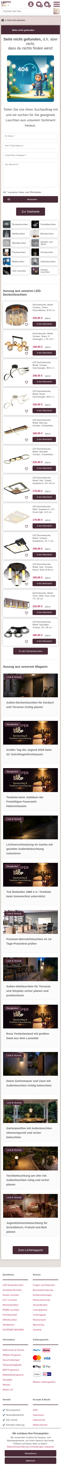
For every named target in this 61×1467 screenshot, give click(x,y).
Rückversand (39, 1319)
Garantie (37, 1329)
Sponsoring (38, 1324)
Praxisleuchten (10, 1315)
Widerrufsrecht (40, 1425)
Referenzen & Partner (13, 1350)
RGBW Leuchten (11, 1310)
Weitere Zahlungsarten (44, 1382)
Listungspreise (40, 1310)
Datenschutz (39, 1420)
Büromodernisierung (43, 1290)
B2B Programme (11, 1370)
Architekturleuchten (12, 1290)
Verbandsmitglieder (12, 1365)
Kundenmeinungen (42, 1295)
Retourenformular (41, 1300)
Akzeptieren (30, 1453)
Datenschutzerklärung (18, 1446)
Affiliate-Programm (12, 1355)
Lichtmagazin (39, 1315)
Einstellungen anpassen (42, 1446)
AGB (35, 1410)
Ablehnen (30, 1460)
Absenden (32, 199)
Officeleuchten (10, 1319)
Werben (6, 1384)
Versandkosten (40, 1305)
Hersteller (7, 1379)
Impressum (38, 1415)
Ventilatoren (8, 1324)
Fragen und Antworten (44, 1285)
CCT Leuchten (10, 1300)
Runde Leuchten (11, 1295)
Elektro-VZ (8, 1389)
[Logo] (6, 4)
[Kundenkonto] (31, 4)
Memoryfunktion (11, 1305)
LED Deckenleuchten (13, 1285)
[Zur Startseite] (2, 20)
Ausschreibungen (11, 1360)
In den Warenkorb (44, 324)
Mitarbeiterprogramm (13, 1375)
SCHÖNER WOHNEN (13, 1329)
